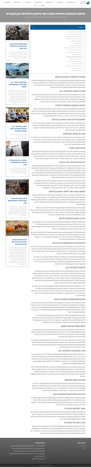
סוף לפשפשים (62, 17)
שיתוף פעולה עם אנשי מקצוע (75, 59)
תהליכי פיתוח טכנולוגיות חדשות (75, 50)
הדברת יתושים (49, 2)
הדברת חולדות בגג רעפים (38, 459)
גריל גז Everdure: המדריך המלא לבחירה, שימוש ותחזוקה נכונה (17, 200)
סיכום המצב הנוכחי (78, 43)
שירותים (42, 5)
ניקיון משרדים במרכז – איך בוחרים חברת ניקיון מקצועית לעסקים (18, 84)
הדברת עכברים (38, 2)
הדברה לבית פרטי (72, 2)
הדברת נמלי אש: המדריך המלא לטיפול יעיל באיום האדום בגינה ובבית (19, 242)
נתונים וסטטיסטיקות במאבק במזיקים (74, 57)
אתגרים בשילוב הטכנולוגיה (76, 41)
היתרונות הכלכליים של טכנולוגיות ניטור (73, 66)
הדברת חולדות (28, 2)
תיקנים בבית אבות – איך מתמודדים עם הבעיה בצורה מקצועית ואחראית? (18, 128)
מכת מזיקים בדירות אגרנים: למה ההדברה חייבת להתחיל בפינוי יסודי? (18, 46)
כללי (58, 17)
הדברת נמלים (17, 2)
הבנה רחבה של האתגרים (76, 70)
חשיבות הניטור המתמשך (76, 63)
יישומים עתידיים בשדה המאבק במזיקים (74, 38)
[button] (32, 27)
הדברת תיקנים (60, 2)
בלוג (35, 5)
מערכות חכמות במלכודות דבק (75, 34)
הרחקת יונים (7, 2)
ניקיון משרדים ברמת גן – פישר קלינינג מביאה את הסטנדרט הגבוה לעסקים (27, 453)
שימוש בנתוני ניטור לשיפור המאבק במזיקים (73, 48)
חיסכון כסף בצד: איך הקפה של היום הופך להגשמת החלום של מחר (29, 451)
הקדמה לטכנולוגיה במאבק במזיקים (74, 32)
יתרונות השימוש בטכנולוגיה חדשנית (74, 36)
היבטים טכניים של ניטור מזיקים (75, 45)
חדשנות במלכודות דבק (77, 54)
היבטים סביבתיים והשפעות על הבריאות (73, 52)
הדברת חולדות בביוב (40, 456)
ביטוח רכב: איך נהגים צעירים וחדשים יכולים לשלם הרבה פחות (18, 162)
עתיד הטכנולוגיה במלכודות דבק (75, 61)
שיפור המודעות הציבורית (76, 68)
